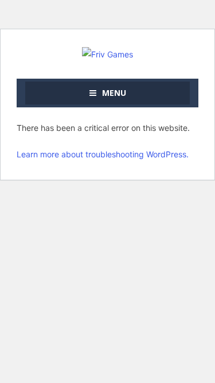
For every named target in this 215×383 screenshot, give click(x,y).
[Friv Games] (107, 53)
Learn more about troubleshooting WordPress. (103, 154)
